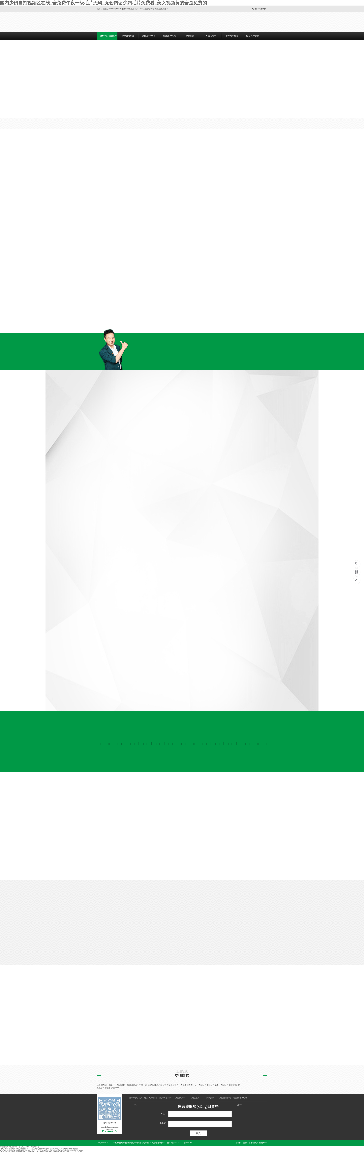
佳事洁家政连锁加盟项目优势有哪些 (255, 1057)
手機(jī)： (164, 1123)
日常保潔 (92, 177)
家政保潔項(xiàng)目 (99, 169)
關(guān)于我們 (252, 36)
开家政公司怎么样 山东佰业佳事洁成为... (103, 1044)
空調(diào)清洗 (94, 207)
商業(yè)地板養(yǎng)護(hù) (100, 306)
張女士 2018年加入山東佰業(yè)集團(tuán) (239, 860)
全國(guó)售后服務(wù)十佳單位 (261, 283)
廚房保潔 (92, 191)
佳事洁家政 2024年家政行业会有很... (156, 1044)
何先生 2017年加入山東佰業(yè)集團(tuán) (182, 860)
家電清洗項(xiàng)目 (99, 199)
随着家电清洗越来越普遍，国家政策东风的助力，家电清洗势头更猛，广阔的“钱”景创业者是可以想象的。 (258, 1028)
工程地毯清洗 (94, 301)
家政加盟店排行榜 (135, 1085)
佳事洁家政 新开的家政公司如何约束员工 (158, 1032)
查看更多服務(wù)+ (103, 319)
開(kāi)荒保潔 (94, 182)
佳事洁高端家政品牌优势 (151, 1009)
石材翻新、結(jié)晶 (96, 311)
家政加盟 (121, 1085)
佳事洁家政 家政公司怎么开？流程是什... (103, 1021)
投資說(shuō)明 (169, 36)
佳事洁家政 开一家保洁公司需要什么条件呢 (159, 1021)
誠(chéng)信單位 (261, 243)
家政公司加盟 (128, 36)
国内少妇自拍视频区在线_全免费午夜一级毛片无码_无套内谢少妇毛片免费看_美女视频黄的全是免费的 (103, 2)
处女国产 (22, 1151)
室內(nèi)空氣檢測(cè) (97, 276)
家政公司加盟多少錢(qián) (108, 1088)
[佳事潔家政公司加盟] (119, 22)
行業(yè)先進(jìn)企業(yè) (218, 323)
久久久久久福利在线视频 (9, 1151)
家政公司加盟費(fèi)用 (230, 1085)
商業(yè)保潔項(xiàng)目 (101, 289)
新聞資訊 (190, 36)
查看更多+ (277, 154)
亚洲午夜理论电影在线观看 (59, 1151)
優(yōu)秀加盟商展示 (182, 801)
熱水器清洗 (93, 226)
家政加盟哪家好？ (189, 1085)
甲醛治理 (92, 281)
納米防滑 (92, 261)
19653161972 (357, 564)
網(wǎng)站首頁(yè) (108, 36)
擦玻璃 (91, 186)
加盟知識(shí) (167, 991)
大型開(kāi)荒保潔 (96, 296)
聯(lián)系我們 (260, 9)
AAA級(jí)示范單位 (218, 243)
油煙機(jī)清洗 (94, 211)
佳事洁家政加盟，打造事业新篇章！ (101, 1009)
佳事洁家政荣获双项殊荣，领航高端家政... (104, 1003)
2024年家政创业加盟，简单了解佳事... (102, 1032)
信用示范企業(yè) (175, 323)
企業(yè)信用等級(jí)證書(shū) (175, 283)
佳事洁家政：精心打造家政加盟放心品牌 (103, 1015)
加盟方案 (195, 1098)
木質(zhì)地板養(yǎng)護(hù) (100, 256)
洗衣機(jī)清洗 (94, 221)
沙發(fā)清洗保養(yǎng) (98, 251)
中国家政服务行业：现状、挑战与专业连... (159, 1015)
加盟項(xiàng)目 (149, 36)
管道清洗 (92, 231)
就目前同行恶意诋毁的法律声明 (154, 1038)
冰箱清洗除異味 (95, 216)
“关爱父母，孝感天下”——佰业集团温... (157, 1027)
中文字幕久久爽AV (77, 1151)
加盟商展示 (211, 36)
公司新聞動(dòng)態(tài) (111, 991)
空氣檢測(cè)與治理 (99, 269)
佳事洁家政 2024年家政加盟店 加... (254, 1038)
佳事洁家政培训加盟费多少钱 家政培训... (257, 1001)
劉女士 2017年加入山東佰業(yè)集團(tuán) (124, 860)
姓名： (164, 1114)
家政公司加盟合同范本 (209, 1085)
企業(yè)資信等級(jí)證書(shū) (218, 283)
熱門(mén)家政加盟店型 (173, 154)
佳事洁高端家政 (92, 1050)
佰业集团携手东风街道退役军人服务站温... (104, 1038)
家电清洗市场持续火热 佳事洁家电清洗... (257, 1020)
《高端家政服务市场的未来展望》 (100, 1027)
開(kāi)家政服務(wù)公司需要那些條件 (161, 1085)
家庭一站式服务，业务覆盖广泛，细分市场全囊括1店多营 (258, 1008)
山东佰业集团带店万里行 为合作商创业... (158, 1003)
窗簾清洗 (92, 246)
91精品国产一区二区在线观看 (37, 1151)
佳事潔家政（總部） (106, 1085)
